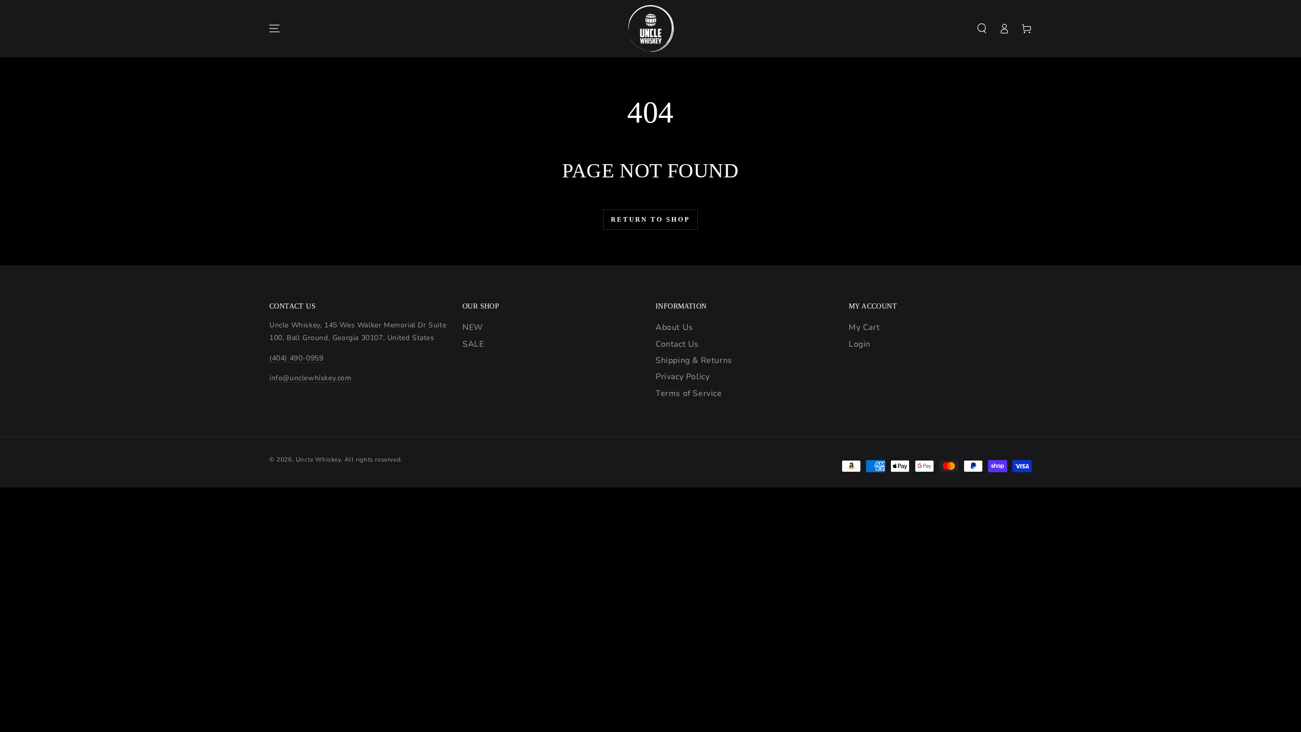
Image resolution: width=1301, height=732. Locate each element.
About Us (674, 327)
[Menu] (274, 28)
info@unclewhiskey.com (310, 378)
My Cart (864, 327)
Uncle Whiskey (318, 459)
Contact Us (677, 344)
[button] (982, 28)
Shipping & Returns (694, 360)
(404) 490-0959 (296, 358)
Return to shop (650, 219)
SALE (473, 344)
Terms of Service (689, 393)
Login (860, 344)
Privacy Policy (682, 376)
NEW (472, 327)
